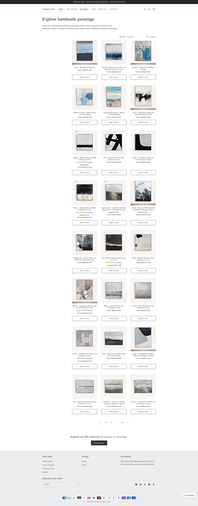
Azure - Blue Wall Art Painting (85, 67)
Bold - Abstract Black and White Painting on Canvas (113, 158)
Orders (84, 461)
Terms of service (48, 465)
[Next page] (128, 422)
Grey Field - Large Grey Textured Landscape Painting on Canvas (114, 402)
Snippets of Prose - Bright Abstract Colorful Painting (84, 113)
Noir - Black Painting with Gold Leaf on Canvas (114, 259)
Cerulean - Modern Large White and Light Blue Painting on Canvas (114, 68)
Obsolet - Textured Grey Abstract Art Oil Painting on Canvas (143, 402)
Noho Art (95, 501)
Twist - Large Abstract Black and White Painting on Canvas (143, 113)
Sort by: (122, 37)
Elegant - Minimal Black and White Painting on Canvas (84, 158)
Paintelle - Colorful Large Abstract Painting (143, 68)
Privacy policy (47, 461)
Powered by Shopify (104, 501)
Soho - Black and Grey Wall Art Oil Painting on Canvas (84, 402)
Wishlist (45, 472)
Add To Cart (85, 77)
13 (122, 422)
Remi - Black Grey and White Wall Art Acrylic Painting (114, 354)
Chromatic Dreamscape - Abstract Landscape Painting (114, 113)
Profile (83, 465)
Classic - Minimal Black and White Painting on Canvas (84, 209)
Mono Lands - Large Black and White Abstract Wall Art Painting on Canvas (114, 209)
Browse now (99, 443)
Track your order (48, 469)
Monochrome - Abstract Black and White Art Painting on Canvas (85, 259)
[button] (62, 9)
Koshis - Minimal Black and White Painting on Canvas (143, 259)
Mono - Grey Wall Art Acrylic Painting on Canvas (114, 307)
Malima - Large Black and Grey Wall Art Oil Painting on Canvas (85, 307)
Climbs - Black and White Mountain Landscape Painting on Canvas (143, 209)
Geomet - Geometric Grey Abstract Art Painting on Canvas (84, 354)
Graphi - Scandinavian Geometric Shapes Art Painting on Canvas (143, 354)
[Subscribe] (77, 484)
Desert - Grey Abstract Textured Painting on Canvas (143, 307)
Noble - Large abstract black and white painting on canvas (143, 158)
